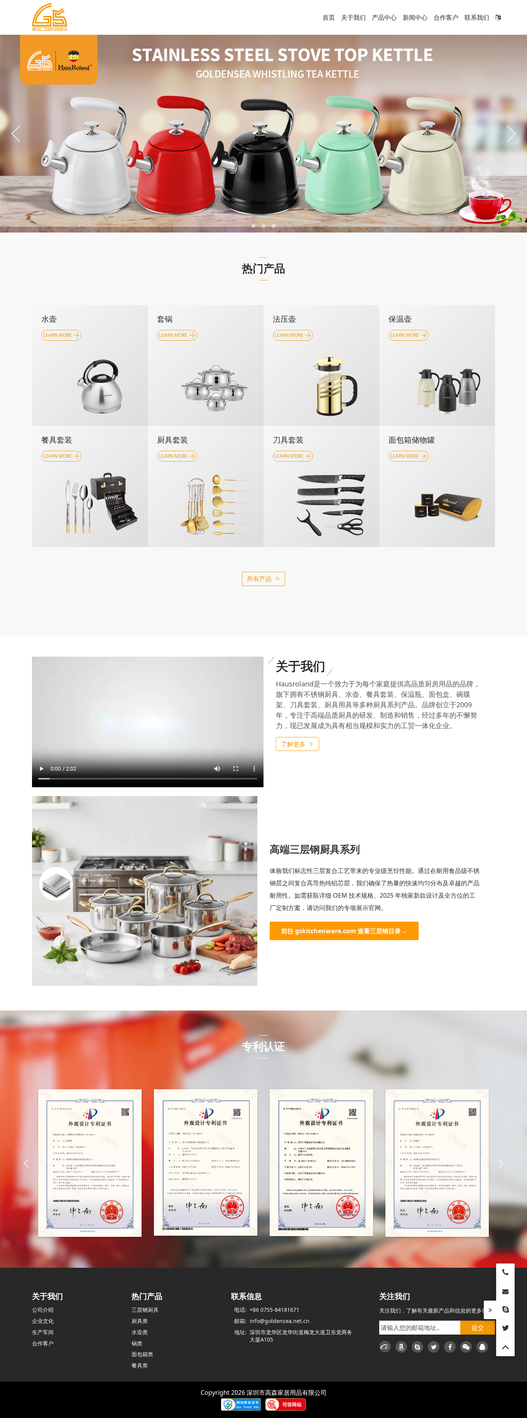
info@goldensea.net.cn (279, 1321)
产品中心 (384, 17)
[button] (253, 226)
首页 (329, 17)
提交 (477, 1327)
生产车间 (43, 1332)
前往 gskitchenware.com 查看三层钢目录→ (344, 931)
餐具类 (140, 1365)
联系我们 (477, 17)
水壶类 (140, 1332)
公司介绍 (43, 1309)
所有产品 (259, 578)
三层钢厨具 (145, 1309)
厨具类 (140, 1321)
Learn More (404, 456)
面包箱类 (142, 1354)
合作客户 (446, 17)
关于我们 (353, 17)
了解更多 (293, 744)
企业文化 (43, 1321)
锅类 (137, 1343)
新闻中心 (415, 17)
